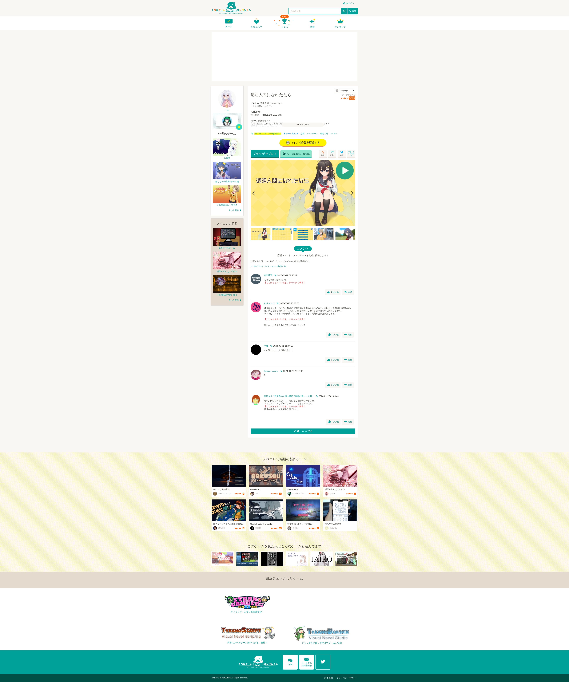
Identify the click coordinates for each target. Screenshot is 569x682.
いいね (333, 292)
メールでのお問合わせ (306, 661)
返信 (348, 292)
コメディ (334, 134)
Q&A (290, 661)
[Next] (352, 193)
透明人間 (324, 134)
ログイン (350, 3)
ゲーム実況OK (292, 134)
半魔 (266, 346)
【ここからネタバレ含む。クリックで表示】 (285, 282)
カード (228, 26)
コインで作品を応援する (305, 142)
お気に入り (256, 26)
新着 (312, 26)
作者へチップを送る (351, 153)
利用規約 (328, 678)
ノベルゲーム (312, 134)
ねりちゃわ (269, 303)
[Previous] (254, 193)
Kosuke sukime (271, 371)
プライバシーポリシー (347, 678)
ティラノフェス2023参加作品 (267, 134)
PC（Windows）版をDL (296, 154)
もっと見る (234, 210)
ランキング (340, 26)
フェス (284, 26)
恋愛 (302, 134)
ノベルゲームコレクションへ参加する (268, 266)
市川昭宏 (268, 275)
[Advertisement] (284, 56)
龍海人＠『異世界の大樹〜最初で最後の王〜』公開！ (289, 396)
